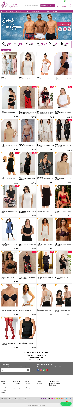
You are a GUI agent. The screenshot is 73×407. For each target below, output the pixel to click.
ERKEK (11, 11)
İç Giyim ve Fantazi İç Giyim (36, 352)
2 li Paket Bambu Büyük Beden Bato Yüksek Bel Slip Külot (63, 79)
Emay (38, 77)
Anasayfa (27, 381)
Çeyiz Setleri (3, 390)
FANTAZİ (26, 11)
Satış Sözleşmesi (16, 385)
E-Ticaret (32, 405)
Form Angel (4, 243)
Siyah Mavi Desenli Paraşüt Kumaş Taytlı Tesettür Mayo (9, 245)
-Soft (29, 405)
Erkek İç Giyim (3, 383)
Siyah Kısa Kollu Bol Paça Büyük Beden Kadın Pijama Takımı (27, 278)
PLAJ (43, 11)
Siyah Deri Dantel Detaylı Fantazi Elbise (45, 178)
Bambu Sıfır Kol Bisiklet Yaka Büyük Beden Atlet (63, 113)
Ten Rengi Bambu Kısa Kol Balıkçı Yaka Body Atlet (9, 146)
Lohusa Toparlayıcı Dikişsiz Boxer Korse (45, 78)
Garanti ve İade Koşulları (18, 387)
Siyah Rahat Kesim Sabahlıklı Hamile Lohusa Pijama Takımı (63, 146)
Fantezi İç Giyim (4, 387)
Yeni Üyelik (39, 383)
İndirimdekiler (28, 385)
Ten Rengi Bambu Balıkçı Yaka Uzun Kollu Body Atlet (63, 179)
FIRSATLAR (54, 11)
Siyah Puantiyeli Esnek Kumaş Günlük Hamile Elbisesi (27, 179)
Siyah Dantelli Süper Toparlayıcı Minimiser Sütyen (9, 278)
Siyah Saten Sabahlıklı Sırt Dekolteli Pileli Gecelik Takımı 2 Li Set (63, 278)
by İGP (2, 342)
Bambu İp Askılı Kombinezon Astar (8, 178)
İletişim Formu (40, 387)
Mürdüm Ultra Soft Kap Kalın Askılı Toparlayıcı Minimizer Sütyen (63, 245)
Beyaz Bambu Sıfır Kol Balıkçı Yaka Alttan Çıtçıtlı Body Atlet (27, 212)
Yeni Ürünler (27, 383)
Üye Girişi (39, 381)
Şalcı (38, 309)
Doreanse (21, 144)
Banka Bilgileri (28, 388)
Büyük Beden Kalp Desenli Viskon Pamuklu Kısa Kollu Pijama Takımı (27, 113)
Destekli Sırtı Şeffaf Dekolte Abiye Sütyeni (9, 311)
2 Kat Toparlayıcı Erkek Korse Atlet (26, 343)
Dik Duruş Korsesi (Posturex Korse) (44, 310)
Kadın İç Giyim (3, 381)
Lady (20, 111)
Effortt (2, 77)
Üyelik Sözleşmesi (16, 383)
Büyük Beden (3, 385)
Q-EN (20, 77)
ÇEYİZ (48, 11)
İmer (2, 111)
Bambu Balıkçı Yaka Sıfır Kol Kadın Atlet (27, 78)
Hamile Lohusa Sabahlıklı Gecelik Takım (9, 78)
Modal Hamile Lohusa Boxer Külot (8, 112)
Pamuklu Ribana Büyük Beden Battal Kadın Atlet (27, 245)
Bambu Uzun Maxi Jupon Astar (43, 211)
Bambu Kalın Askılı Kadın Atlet (25, 310)
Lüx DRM (57, 111)
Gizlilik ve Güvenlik (16, 388)
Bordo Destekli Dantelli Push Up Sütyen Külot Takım (63, 212)
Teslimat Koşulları (16, 381)
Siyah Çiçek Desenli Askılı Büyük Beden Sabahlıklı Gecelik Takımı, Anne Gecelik (45, 113)
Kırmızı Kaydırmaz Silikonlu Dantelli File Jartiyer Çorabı (9, 344)
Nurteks (57, 210)
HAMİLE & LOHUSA (35, 11)
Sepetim (38, 385)
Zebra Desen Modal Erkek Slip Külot (26, 145)
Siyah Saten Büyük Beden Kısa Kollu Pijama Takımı (45, 278)
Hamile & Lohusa (4, 388)
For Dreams (40, 177)
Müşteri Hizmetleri (28, 387)
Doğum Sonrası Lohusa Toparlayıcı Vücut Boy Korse (45, 245)
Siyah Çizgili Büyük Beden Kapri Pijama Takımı (9, 212)
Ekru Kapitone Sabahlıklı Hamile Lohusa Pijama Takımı (45, 146)
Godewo (3, 309)
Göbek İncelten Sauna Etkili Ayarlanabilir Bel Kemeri (63, 311)
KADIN (6, 11)
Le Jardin (57, 243)
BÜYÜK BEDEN (19, 11)
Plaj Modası (3, 392)
